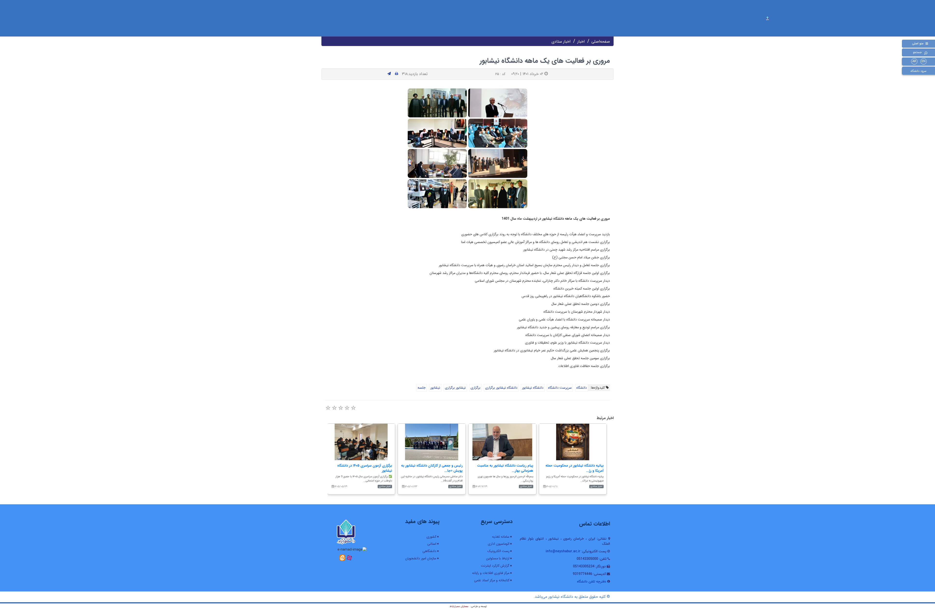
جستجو (917, 52)
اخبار (581, 41)
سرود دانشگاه (918, 71)
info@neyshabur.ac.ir (563, 551)
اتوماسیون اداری (498, 543)
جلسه (422, 387)
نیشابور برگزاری (455, 387)
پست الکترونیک (498, 551)
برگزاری (475, 387)
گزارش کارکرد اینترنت (495, 565)
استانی (431, 543)
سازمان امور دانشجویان (420, 558)
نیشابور (435, 387)
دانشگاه (581, 387)
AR (914, 61)
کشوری (431, 536)
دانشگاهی (429, 551)
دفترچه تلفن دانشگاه (591, 581)
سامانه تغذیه (500, 536)
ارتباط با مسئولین (497, 558)
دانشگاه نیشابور (532, 387)
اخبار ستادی (561, 41)
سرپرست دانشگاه (560, 387)
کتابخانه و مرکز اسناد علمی (491, 580)
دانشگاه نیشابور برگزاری (501, 387)
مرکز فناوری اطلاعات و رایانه (490, 573)
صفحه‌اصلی (600, 41)
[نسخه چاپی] (396, 73)
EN (924, 61)
